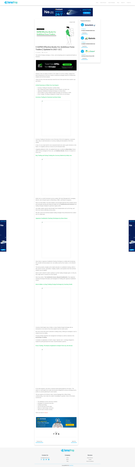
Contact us (129, 2)
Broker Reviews (103, 2)
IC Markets (83, 42)
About (67, 459)
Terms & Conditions (90, 461)
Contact (90, 459)
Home (97, 2)
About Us (123, 2)
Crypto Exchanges (111, 2)
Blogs (118, 2)
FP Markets (83, 28)
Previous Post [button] (39, 441)
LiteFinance (83, 54)
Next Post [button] (74, 441)
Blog (67, 461)
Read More (84, 32)
